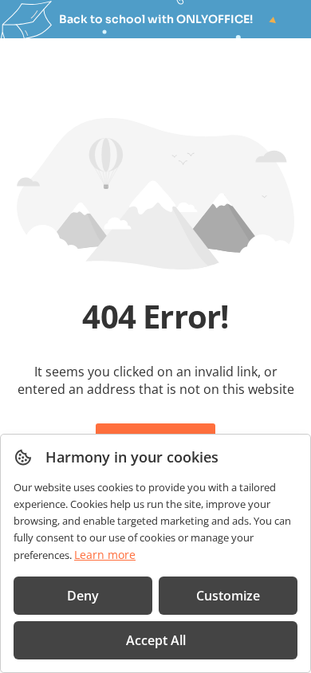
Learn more (105, 554)
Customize (228, 595)
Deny (83, 595)
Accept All (156, 640)
